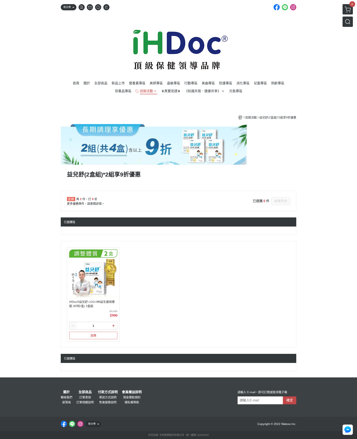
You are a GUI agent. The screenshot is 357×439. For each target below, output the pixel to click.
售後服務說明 (108, 402)
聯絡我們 (66, 397)
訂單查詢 (85, 397)
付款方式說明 (108, 392)
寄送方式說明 (108, 397)
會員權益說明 (132, 392)
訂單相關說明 (85, 402)
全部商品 (85, 392)
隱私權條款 (132, 402)
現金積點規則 (131, 397)
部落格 (66, 402)
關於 (66, 392)
